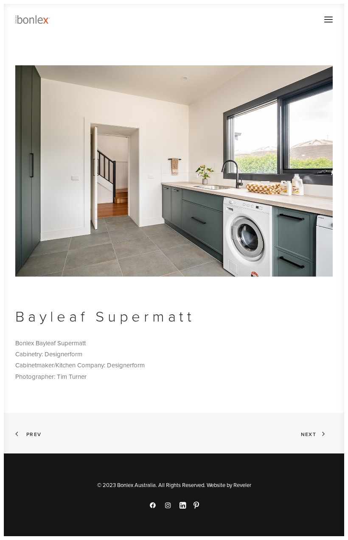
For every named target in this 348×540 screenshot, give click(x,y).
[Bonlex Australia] (32, 19)
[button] (328, 19)
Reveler (242, 485)
